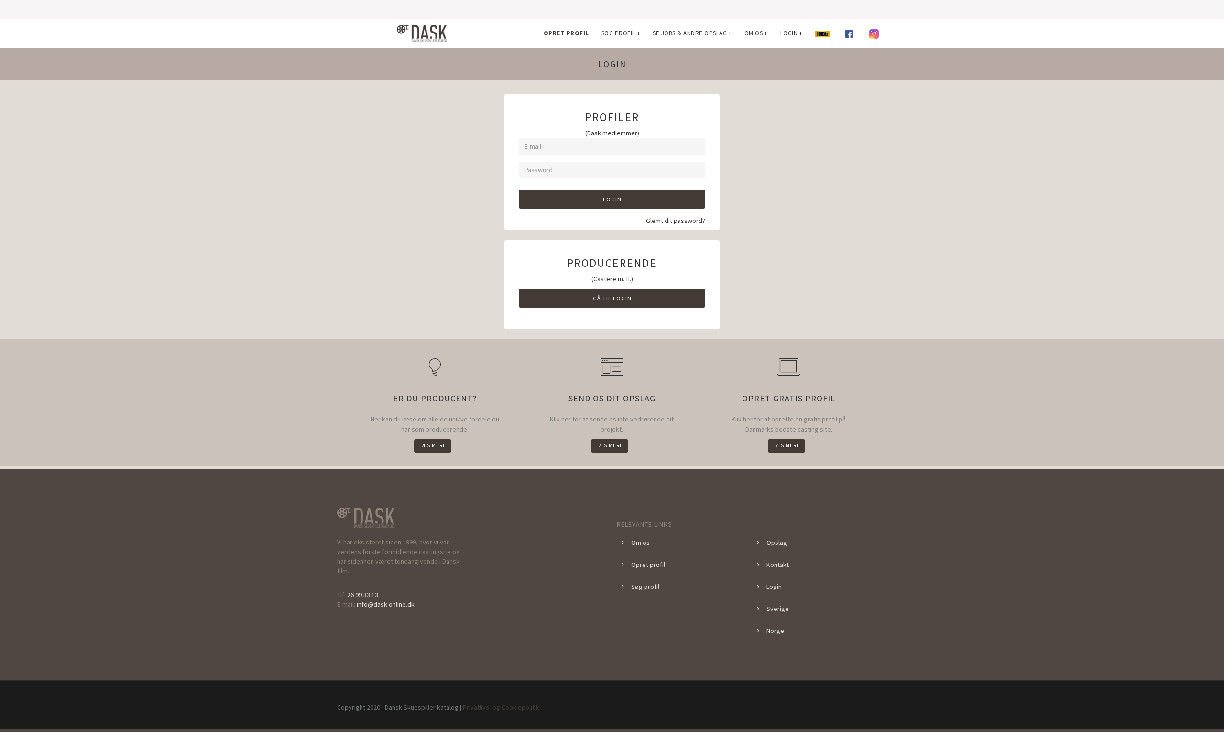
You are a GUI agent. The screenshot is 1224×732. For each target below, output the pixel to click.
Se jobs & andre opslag (692, 33)
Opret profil (648, 564)
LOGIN (791, 33)
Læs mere (432, 445)
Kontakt (777, 564)
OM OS (756, 33)
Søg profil (645, 586)
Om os (640, 542)
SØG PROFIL (621, 33)
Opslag (776, 542)
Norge (775, 630)
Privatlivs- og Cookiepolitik (501, 707)
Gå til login (612, 298)
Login (612, 199)
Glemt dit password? (675, 220)
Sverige (777, 608)
